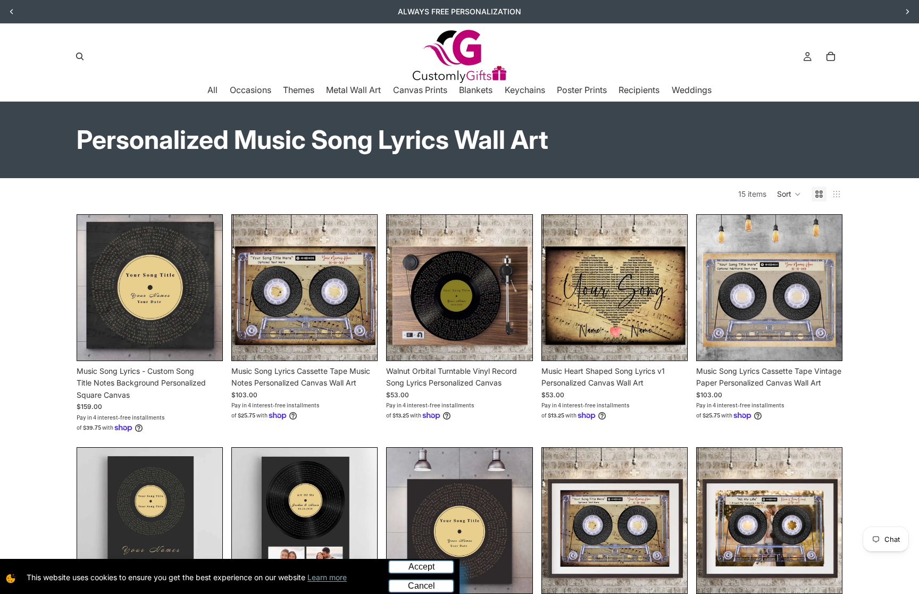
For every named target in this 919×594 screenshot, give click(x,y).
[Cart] (830, 56)
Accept (421, 566)
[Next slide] (907, 11)
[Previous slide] (11, 11)
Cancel (421, 585)
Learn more (327, 577)
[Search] (79, 56)
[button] (789, 194)
